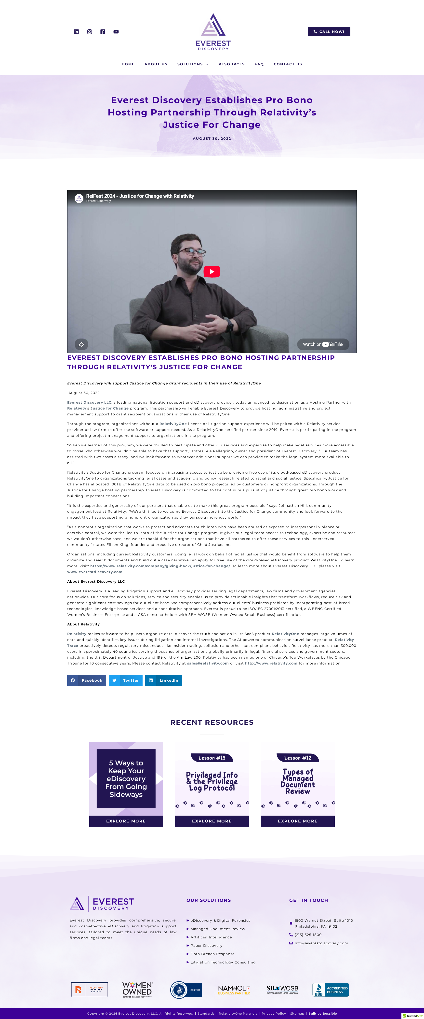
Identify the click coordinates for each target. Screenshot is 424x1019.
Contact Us (288, 64)
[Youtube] (116, 31)
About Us (156, 64)
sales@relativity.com (208, 663)
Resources (232, 64)
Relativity (76, 408)
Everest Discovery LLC (89, 402)
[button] (86, 680)
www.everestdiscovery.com (95, 572)
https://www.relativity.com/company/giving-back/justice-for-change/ (160, 566)
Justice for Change (110, 408)
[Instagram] (89, 31)
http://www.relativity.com (271, 663)
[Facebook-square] (102, 31)
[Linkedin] (76, 31)
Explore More (126, 821)
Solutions (190, 64)
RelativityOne (173, 424)
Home (128, 64)
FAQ (259, 64)
